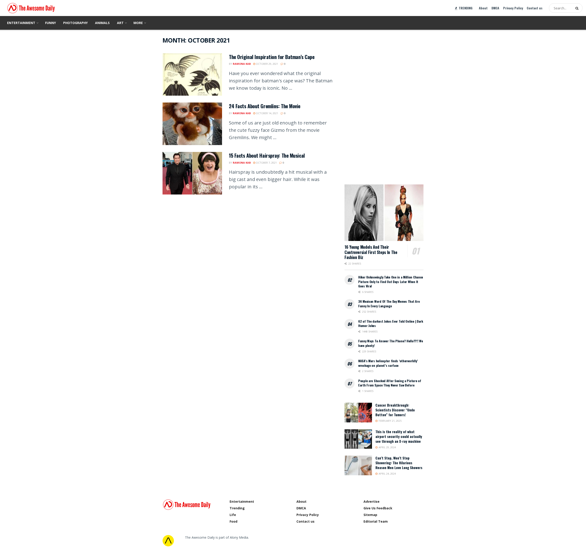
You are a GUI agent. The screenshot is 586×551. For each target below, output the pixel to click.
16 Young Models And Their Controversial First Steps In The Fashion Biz (371, 252)
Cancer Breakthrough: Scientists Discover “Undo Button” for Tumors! (395, 409)
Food (233, 521)
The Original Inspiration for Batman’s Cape (272, 56)
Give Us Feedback (378, 508)
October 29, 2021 (266, 63)
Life (233, 515)
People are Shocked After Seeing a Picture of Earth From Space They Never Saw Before (389, 383)
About (483, 7)
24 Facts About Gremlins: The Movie (264, 106)
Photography (75, 23)
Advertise (372, 501)
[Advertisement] (379, 105)
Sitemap (370, 515)
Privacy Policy (513, 7)
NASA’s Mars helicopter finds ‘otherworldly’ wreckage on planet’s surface (388, 363)
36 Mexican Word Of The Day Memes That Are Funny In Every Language (389, 303)
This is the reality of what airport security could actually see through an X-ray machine (398, 436)
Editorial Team (376, 521)
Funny (50, 23)
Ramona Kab (242, 63)
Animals (102, 23)
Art (120, 23)
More (138, 23)
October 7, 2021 (266, 162)
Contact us (535, 7)
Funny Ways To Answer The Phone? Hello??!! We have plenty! (390, 343)
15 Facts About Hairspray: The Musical (267, 155)
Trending (237, 508)
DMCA (495, 7)
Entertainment (21, 23)
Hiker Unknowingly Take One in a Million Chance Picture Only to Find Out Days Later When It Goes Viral (390, 281)
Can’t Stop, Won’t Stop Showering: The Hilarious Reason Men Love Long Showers (398, 462)
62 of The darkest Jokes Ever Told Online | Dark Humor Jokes (390, 323)
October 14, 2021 (266, 113)
